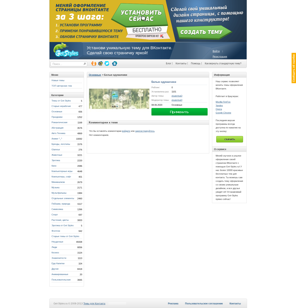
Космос (55, 252)
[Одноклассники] (93, 63)
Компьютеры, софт (61, 176)
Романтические (59, 122)
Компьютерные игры (62, 171)
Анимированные (60, 274)
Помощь (195, 63)
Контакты (181, 63)
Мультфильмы (59, 193)
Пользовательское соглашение (204, 303)
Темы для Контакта (94, 303)
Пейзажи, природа (61, 204)
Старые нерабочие (61, 106)
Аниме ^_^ (57, 138)
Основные (57, 111)
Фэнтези (56, 231)
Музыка (55, 187)
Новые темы (58, 80)
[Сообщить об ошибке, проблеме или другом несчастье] (294, 68)
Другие (55, 269)
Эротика (56, 160)
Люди (54, 247)
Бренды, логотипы (61, 144)
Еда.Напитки (58, 263)
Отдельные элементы (63, 198)
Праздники (57, 117)
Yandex (219, 105)
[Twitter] (106, 63)
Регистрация (220, 56)
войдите (126, 131)
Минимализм (58, 182)
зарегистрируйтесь (145, 131)
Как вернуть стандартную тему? (223, 63)
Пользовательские (61, 279)
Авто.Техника (58, 133)
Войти (216, 51)
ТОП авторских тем (62, 86)
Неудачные (57, 241)
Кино (54, 166)
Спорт (55, 214)
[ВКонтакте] (114, 63)
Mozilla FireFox (223, 102)
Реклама (173, 303)
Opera (219, 109)
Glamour (56, 149)
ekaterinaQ (177, 96)
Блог (168, 63)
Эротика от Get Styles (63, 225)
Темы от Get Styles (61, 100)
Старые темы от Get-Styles (65, 236)
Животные (57, 155)
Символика (57, 209)
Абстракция (57, 128)
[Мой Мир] (100, 63)
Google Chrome (223, 113)
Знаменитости (59, 258)
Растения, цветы (60, 220)
